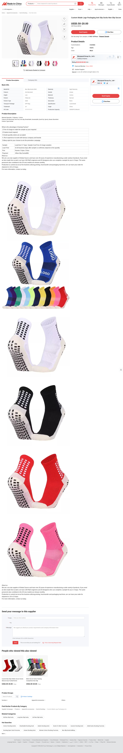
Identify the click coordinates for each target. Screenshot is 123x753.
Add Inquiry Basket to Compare (35, 70)
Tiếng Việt (102, 742)
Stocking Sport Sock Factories (11, 730)
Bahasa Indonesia (111, 742)
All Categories (8, 9)
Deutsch (58, 742)
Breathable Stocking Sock (27, 726)
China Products (26, 740)
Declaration (80, 746)
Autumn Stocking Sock (77, 726)
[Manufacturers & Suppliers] (11, 4)
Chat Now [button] (110, 32)
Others (63, 700)
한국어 (76, 742)
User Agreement (71, 746)
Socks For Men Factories (60, 726)
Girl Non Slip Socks (37, 717)
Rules (120, 9)
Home (3, 13)
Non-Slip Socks (32, 13)
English (19, 742)
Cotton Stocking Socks (9, 726)
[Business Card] (118, 88)
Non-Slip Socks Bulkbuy (68, 730)
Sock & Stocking (23, 13)
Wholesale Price (64, 740)
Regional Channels (82, 740)
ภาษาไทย (91, 742)
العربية (71, 742)
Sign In (74, 72)
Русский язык (45, 742)
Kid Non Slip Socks (8, 717)
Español (25, 742)
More (3, 733)
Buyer (79, 9)
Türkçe (96, 742)
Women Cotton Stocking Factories (48, 730)
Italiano (52, 742)
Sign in (119, 5)
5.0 (99, 83)
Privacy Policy (88, 746)
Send (15, 642)
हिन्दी (86, 742)
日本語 (81, 742)
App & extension (99, 9)
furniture (4, 700)
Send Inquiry (83, 32)
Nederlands (65, 742)
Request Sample (104, 36)
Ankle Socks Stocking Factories (95, 726)
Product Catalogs (27, 696)
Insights (107, 740)
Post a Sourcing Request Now (52, 642)
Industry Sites (73, 740)
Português (31, 742)
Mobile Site (100, 740)
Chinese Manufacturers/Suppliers (40, 740)
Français (38, 742)
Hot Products (17, 740)
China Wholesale (54, 740)
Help (89, 9)
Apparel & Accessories (12, 13)
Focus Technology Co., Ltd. (49, 746)
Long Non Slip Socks (23, 717)
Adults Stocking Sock (43, 726)
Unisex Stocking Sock (29, 730)
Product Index (92, 740)
